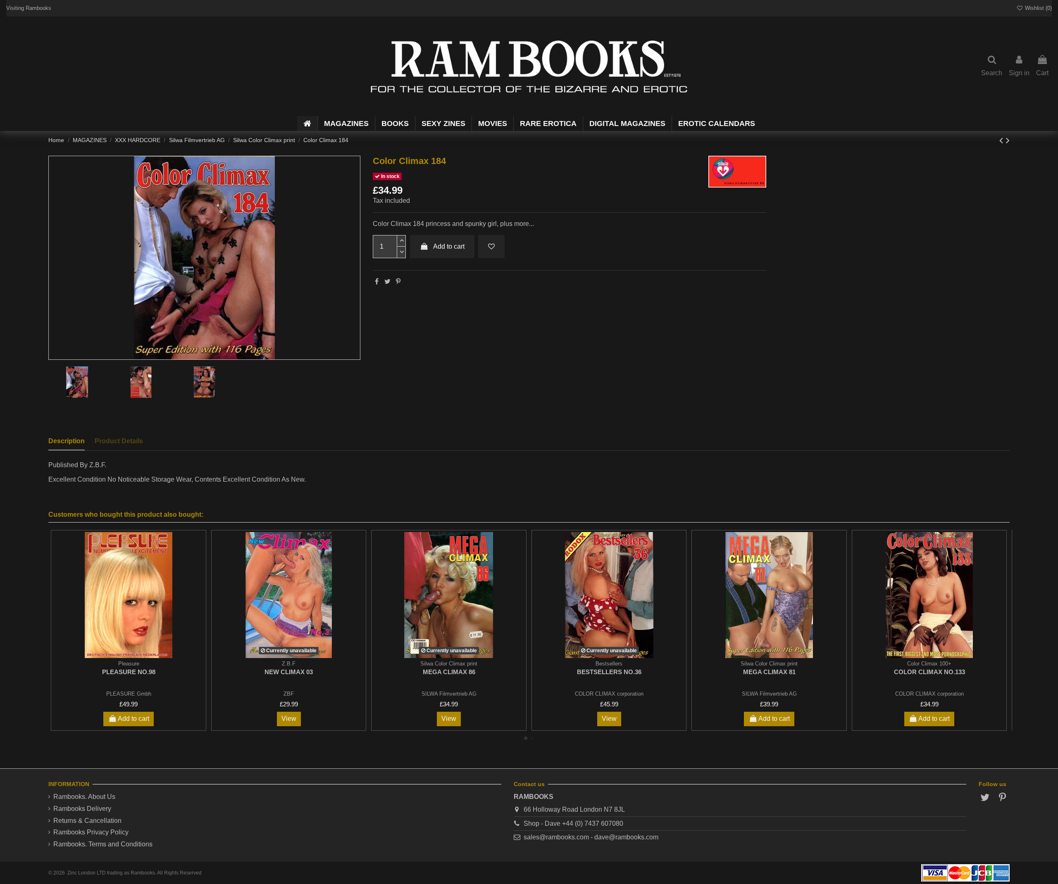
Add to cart (449, 246)
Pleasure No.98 (128, 671)
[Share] (377, 281)
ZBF (289, 694)
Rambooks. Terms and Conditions (103, 844)
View (288, 718)
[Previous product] (1002, 140)
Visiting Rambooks (28, 8)
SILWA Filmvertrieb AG (449, 694)
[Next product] (1008, 140)
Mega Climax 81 (769, 671)
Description (66, 440)
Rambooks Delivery (82, 808)
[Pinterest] (398, 281)
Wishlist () (1037, 8)
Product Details (119, 440)
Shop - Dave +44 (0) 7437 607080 (573, 823)
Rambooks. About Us (84, 796)
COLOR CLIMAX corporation (609, 694)
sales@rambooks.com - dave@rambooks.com (591, 837)
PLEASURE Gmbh (128, 694)
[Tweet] (387, 281)
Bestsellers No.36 (609, 671)
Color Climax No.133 (929, 671)
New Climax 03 (288, 671)
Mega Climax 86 (449, 671)
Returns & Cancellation (87, 820)
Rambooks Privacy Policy (91, 832)
